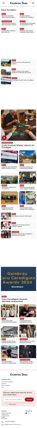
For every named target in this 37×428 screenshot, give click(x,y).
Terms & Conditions (7, 382)
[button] (3, 3)
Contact (3, 383)
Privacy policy (5, 385)
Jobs (2, 387)
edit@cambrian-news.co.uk (12, 424)
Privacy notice (12, 404)
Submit (29, 399)
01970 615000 (11, 421)
